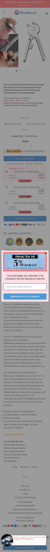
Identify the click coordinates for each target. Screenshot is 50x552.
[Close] (46, 253)
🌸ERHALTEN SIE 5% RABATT (25, 296)
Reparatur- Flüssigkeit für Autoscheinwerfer (25, 539)
